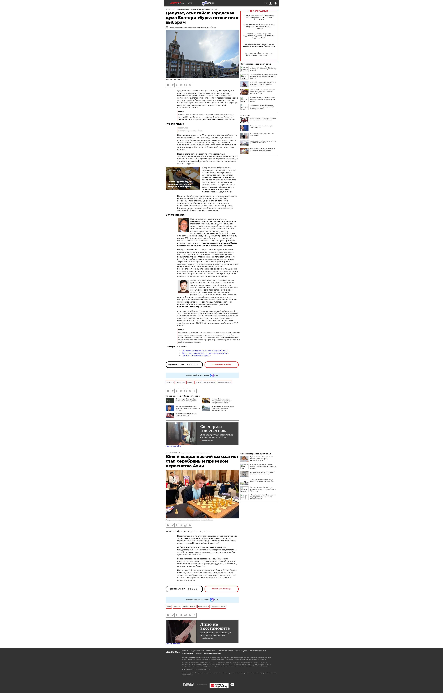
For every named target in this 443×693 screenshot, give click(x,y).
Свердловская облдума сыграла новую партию (204, 353)
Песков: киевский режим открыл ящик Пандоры (261, 126)
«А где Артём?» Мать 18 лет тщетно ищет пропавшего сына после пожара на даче (262, 497)
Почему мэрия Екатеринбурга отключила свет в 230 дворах (186, 400)
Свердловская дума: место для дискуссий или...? (205, 351)
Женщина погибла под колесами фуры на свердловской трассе (259, 54)
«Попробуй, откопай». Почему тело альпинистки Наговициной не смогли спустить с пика (263, 84)
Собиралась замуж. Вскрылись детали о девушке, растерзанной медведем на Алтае (262, 107)
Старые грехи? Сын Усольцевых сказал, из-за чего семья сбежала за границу (263, 466)
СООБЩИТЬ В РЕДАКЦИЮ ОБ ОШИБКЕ (208, 653)
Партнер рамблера (201, 684)
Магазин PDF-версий (225, 651)
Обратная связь (187, 653)
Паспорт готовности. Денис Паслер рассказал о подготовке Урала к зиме (259, 45)
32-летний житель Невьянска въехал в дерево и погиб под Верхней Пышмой (259, 27)
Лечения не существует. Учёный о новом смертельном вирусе (262, 473)
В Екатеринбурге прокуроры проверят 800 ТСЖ (186, 414)
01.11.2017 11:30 (170, 9)
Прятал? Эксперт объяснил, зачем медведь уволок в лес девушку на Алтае (262, 99)
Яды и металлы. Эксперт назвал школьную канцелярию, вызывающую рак (261, 458)
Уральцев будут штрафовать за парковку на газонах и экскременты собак (223, 408)
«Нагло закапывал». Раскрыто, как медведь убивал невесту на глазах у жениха (263, 69)
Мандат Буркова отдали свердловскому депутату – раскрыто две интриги (221, 401)
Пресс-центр (210, 651)
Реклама (185, 651)
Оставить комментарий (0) (221, 364)
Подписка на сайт (197, 651)
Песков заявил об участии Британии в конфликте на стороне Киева (263, 119)
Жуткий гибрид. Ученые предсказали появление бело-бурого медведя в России (263, 76)
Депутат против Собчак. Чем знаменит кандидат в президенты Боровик (188, 408)
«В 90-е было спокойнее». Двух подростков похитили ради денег (262, 480)
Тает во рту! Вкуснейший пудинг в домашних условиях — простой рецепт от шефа (262, 91)
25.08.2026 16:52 (171, 453)
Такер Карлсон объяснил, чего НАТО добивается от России (263, 142)
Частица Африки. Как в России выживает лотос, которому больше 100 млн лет (263, 489)
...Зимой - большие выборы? (195, 355)
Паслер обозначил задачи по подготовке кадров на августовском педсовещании (258, 36)
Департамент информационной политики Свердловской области (189, 520)
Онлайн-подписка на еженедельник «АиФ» (251, 651)
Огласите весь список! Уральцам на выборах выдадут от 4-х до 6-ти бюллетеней (259, 17)
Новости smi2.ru (173, 446)
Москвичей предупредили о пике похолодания (262, 134)
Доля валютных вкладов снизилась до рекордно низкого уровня (262, 149)
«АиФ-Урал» (185, 79)
